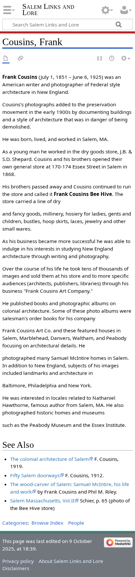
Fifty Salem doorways (35, 475)
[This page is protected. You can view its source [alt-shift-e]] (100, 58)
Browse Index (47, 522)
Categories (15, 522)
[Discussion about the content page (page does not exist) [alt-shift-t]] (20, 58)
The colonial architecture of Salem (49, 459)
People (76, 522)
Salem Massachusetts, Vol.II (42, 500)
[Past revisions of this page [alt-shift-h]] (112, 58)
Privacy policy (18, 561)
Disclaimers (15, 568)
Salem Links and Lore (48, 9)
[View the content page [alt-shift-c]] (6, 58)
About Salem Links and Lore (71, 561)
